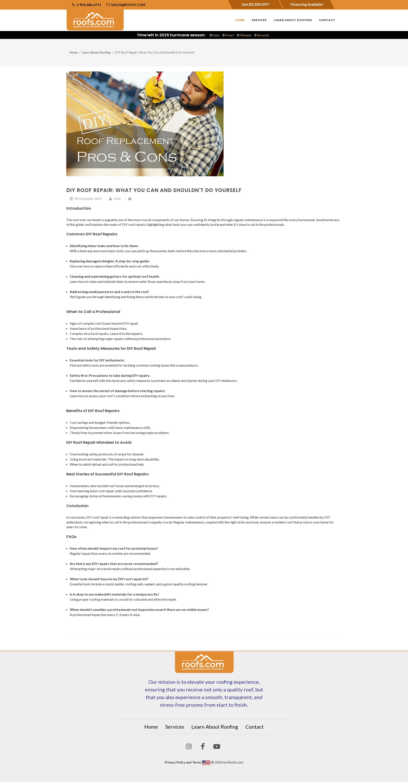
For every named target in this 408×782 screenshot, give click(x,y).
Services (174, 727)
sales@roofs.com (128, 5)
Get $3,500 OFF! (255, 4)
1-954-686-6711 (88, 5)
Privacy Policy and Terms (183, 762)
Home (73, 52)
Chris (117, 198)
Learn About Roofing (96, 52)
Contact (254, 727)
